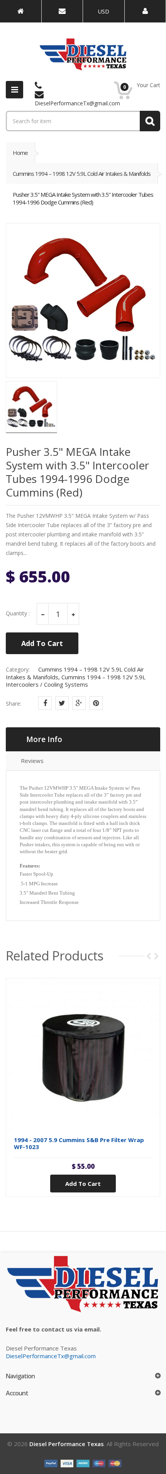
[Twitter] (62, 703)
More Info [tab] (44, 739)
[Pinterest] (96, 703)
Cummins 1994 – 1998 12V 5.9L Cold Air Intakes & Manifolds (82, 173)
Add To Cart (42, 643)
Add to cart (83, 1183)
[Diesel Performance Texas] (20, 11)
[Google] (79, 703)
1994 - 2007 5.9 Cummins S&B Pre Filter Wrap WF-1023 (79, 1143)
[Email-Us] (62, 11)
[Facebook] (45, 703)
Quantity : (18, 613)
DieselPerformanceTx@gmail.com (51, 1356)
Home (20, 152)
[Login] (145, 11)
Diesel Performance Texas (66, 1444)
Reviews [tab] (32, 760)
